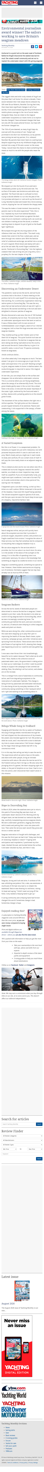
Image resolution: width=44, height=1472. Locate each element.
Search (39, 1124)
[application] (22, 979)
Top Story (5, 92)
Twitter (21, 965)
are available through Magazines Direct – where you (19, 932)
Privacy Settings (33, 1462)
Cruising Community (33, 90)
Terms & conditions (12, 1462)
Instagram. (31, 965)
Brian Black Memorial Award (16, 90)
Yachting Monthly (8, 46)
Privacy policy (23, 1462)
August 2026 (8, 1303)
